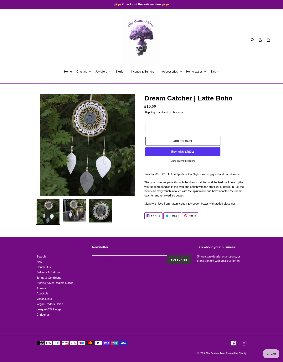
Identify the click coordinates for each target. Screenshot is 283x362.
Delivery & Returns (48, 272)
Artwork (41, 288)
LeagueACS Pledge (49, 309)
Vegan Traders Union (50, 304)
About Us (42, 293)
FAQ (39, 261)
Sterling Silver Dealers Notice (55, 282)
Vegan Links (44, 298)
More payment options (183, 160)
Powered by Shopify (235, 353)
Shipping (149, 112)
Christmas (43, 314)
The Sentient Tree (215, 353)
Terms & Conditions (49, 277)
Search (41, 256)
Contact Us (44, 267)
